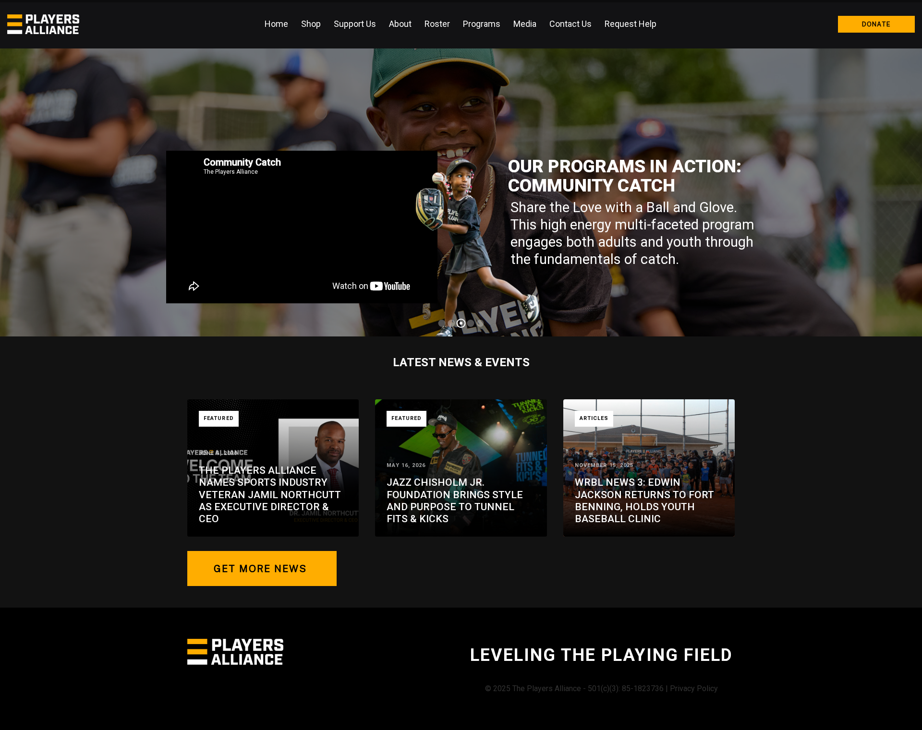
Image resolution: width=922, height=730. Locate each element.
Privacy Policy (694, 688)
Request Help (630, 24)
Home (276, 24)
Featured (219, 418)
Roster (437, 24)
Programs (481, 24)
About (400, 24)
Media (524, 24)
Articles (594, 418)
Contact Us (570, 24)
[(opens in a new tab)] (649, 468)
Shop (311, 24)
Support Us (355, 24)
